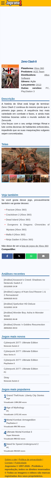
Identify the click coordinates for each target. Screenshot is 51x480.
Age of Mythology (15, 407)
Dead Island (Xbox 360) (18, 219)
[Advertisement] (25, 33)
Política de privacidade (30, 459)
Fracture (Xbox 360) (16, 209)
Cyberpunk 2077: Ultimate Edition (21, 342)
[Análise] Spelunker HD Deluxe (19, 304)
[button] (47, 161)
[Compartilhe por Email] (43, 256)
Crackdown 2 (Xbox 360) (18, 214)
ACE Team (38, 71)
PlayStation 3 (28, 91)
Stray (6, 377)
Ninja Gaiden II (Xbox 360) (19, 239)
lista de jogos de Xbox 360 (35, 246)
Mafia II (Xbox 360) (15, 234)
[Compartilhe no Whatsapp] (31, 256)
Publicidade (21, 463)
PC (47, 88)
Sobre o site (11, 459)
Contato (9, 463)
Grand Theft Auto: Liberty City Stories (25, 395)
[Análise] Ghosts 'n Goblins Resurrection (24, 324)
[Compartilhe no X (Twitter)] (19, 256)
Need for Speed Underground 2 (22, 444)
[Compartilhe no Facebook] (7, 256)
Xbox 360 (39, 68)
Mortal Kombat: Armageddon (21, 420)
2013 (38, 84)
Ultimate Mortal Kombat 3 (19, 432)
